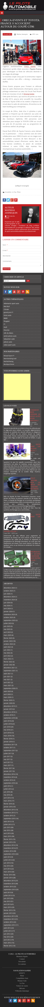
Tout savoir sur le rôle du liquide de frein (35, 483)
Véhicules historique (22, 991)
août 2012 (7, 928)
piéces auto (8, 342)
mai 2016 (7, 795)
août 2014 (7, 857)
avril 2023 (7, 632)
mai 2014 (7, 866)
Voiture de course (22, 986)
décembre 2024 (9, 597)
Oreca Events (30, 66)
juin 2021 (7, 677)
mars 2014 (7, 872)
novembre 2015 (9, 813)
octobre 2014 (8, 851)
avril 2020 (7, 694)
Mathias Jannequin (22, 34)
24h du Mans (8, 333)
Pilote (19, 192)
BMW (5, 318)
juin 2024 (7, 603)
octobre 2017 (8, 748)
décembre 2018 (9, 712)
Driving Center (29, 94)
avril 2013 (7, 904)
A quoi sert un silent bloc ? (35, 447)
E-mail (5, 250)
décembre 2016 (9, 774)
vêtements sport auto (11, 303)
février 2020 (8, 700)
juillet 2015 (8, 824)
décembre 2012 (9, 916)
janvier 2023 (8, 641)
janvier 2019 (8, 709)
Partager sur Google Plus (12, 200)
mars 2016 (7, 801)
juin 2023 (7, 626)
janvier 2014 (8, 878)
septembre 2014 (9, 854)
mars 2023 (7, 635)
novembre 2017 (9, 745)
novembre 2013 (9, 884)
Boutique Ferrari (9, 364)
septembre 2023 (9, 620)
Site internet (6, 256)
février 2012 (8, 946)
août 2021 (7, 674)
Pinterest (23, 292)
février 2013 (8, 910)
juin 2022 (7, 650)
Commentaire (7, 261)
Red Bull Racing (8, 361)
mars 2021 (7, 685)
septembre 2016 (9, 783)
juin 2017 (7, 756)
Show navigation (2, 12)
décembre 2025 (9, 588)
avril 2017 (7, 762)
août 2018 (7, 721)
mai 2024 (7, 606)
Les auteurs (22, 964)
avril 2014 (7, 869)
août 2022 (7, 647)
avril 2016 (7, 798)
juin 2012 (7, 934)
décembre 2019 (9, 706)
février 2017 (8, 768)
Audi (5, 327)
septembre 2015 (9, 818)
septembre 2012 (9, 925)
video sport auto (9, 345)
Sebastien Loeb (9, 339)
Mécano (22, 988)
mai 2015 (7, 830)
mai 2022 (7, 653)
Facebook (5, 292)
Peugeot (7, 321)
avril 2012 (7, 940)
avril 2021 (7, 682)
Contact (22, 959)
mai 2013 (7, 901)
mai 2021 (7, 679)
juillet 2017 (8, 753)
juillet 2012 (8, 931)
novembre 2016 (9, 777)
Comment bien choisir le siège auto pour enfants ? (35, 415)
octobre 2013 (8, 887)
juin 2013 (7, 898)
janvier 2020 (8, 703)
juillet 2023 (8, 623)
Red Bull (7, 306)
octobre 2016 (8, 780)
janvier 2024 (8, 611)
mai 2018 (7, 730)
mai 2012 (7, 937)
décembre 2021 (9, 668)
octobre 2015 (8, 816)
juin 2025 (7, 594)
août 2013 (7, 892)
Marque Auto (22, 981)
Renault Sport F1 (9, 356)
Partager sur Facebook (4, 200)
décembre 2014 (9, 845)
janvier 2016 (8, 807)
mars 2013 (7, 907)
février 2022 (8, 662)
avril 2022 (7, 656)
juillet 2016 (8, 789)
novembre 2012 (9, 919)
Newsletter (22, 961)
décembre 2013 (9, 881)
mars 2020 (7, 697)
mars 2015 (7, 836)
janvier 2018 (8, 742)
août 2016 (7, 786)
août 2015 (7, 821)
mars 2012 (7, 943)
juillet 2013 (8, 895)
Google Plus (19, 292)
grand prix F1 (8, 312)
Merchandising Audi (10, 358)
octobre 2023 (8, 617)
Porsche (6, 330)
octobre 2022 (8, 644)
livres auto (7, 315)
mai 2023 (7, 629)
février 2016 (8, 804)
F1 (4, 324)
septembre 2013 (9, 889)
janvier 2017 (8, 771)
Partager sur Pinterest (16, 200)
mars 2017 (7, 765)
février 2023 (8, 638)
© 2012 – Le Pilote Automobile (22, 954)
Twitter (10, 292)
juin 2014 (7, 863)
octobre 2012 (8, 922)
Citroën (6, 309)
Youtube (14, 292)
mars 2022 (7, 659)
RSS (27, 292)
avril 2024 (7, 608)
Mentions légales (22, 956)
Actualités (8, 192)
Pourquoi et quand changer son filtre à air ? (35, 556)
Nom (5, 245)
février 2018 (8, 739)
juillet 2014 (8, 860)
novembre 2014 (9, 848)
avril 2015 (7, 833)
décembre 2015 (9, 810)
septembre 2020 (9, 688)
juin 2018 (7, 727)
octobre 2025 (8, 591)
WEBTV (22, 973)
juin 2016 (7, 792)
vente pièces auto (10, 336)
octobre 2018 (8, 715)
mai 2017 (7, 759)
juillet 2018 (8, 724)
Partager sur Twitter (8, 200)
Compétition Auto (22, 978)
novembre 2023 (9, 614)
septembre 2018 (9, 718)
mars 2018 (7, 736)
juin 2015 (7, 827)
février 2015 (8, 839)
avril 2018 (7, 733)
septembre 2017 (9, 750)
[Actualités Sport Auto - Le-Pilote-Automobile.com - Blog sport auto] (19, 6)
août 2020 (7, 691)
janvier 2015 (8, 842)
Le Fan (14, 192)
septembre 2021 (9, 671)
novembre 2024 (9, 600)
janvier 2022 (8, 665)
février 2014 (8, 875)
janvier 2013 (8, 913)
